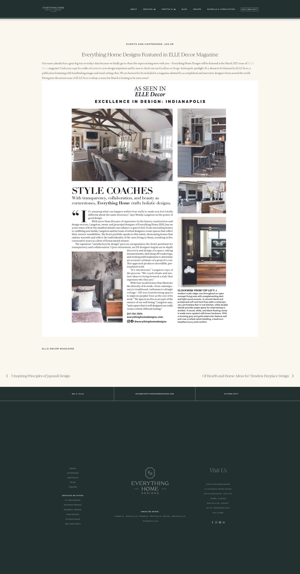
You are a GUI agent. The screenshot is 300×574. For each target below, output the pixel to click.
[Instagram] (216, 522)
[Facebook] (212, 522)
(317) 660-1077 (249, 9)
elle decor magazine (58, 348)
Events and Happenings (144, 44)
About (133, 9)
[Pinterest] (220, 522)
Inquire (197, 9)
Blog (184, 9)
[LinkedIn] (224, 522)
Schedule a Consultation (221, 9)
